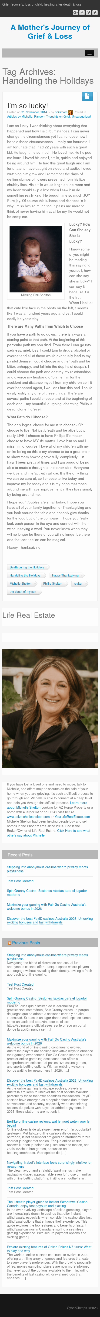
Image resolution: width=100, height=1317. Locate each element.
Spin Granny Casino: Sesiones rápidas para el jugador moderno (47, 892)
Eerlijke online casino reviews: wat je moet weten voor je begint (48, 1123)
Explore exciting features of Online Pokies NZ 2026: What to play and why (49, 1248)
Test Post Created (20, 880)
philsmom (61, 112)
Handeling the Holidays (25, 575)
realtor (78, 583)
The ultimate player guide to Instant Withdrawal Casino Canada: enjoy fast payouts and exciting (47, 1203)
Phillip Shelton (52, 583)
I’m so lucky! (27, 105)
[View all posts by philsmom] (70, 112)
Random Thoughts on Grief (52, 116)
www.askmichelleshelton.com (28, 816)
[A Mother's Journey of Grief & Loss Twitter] (95, 12)
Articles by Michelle (19, 116)
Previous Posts (26, 942)
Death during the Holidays (27, 567)
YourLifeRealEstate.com (72, 816)
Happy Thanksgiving (65, 575)
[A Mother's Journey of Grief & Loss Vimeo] (88, 12)
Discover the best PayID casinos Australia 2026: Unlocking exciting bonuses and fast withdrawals (50, 920)
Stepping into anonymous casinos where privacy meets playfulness (47, 869)
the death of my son (23, 592)
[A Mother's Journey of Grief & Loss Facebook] (82, 12)
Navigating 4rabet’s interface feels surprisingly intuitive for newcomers (49, 1164)
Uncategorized (81, 116)
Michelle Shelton (20, 583)
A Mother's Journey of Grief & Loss (50, 31)
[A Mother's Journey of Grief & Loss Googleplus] (75, 12)
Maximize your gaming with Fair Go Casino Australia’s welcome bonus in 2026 (46, 906)
